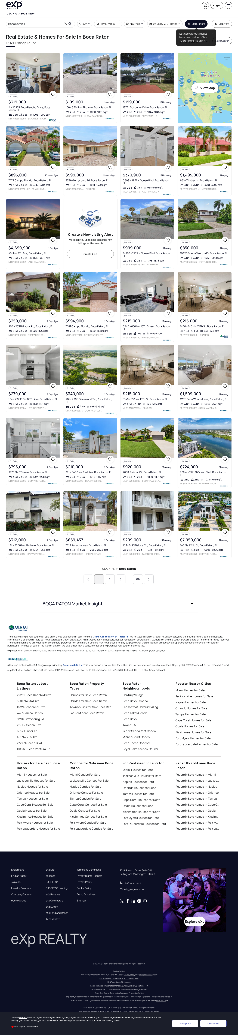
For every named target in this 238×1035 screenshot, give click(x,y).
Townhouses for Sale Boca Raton (92, 707)
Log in (217, 5)
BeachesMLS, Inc (72, 665)
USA (105, 569)
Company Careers (21, 894)
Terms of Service (146, 974)
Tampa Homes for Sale (190, 714)
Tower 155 (129, 725)
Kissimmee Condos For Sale (88, 817)
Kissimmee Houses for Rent (141, 812)
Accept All (185, 1023)
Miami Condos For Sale (85, 775)
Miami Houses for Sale (32, 775)
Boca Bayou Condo (135, 701)
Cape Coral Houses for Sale (35, 805)
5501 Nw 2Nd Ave (28, 701)
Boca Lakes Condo (135, 713)
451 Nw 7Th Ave (27, 737)
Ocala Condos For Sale (85, 811)
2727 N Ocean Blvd (29, 743)
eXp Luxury (52, 906)
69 (138, 579)
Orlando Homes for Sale (191, 708)
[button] (119, 603)
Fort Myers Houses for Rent (141, 818)
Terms (98, 1020)
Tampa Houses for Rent (138, 794)
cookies (23, 1017)
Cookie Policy (84, 888)
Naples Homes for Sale (190, 702)
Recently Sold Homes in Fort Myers (197, 823)
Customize (213, 1023)
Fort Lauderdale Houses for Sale (38, 829)
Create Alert (90, 254)
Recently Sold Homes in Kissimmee (197, 817)
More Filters (198, 23)
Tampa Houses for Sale (32, 799)
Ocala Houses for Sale (32, 811)
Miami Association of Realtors (110, 636)
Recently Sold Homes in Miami (195, 775)
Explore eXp (17, 869)
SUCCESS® (52, 882)
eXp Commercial (55, 900)
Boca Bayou (130, 719)
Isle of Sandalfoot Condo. (140, 731)
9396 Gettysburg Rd (30, 719)
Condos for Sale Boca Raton (88, 701)
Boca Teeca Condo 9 (136, 743)
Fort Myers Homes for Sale (193, 738)
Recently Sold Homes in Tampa (196, 799)
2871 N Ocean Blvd (29, 725)
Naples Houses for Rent (138, 782)
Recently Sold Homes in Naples (196, 787)
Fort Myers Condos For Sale (88, 823)
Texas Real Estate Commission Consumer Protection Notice (119, 993)
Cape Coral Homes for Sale (193, 720)
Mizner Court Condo (136, 737)
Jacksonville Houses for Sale (36, 781)
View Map (207, 88)
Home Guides (18, 900)
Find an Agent (18, 876)
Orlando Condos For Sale (86, 793)
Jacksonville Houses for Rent (142, 776)
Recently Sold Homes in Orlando (197, 793)
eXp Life (50, 869)
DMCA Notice (119, 971)
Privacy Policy (84, 882)
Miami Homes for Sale (190, 690)
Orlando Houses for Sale (33, 793)
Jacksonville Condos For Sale (89, 781)
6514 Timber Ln (27, 731)
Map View (224, 23)
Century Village (133, 695)
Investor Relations (21, 888)
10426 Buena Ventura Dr (33, 749)
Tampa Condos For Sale (85, 799)
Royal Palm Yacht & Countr (141, 749)
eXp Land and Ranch (57, 913)
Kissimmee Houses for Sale (35, 817)
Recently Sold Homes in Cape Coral (197, 805)
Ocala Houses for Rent (138, 806)
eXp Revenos (53, 894)
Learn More (161, 1000)
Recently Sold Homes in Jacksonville (197, 781)
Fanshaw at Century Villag (140, 707)
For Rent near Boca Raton (87, 713)
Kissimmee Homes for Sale (193, 732)
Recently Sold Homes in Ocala (195, 811)
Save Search (222, 40)
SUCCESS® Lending (56, 888)
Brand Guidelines (86, 894)
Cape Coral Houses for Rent (141, 800)
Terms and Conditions (89, 869)
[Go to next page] (149, 579)
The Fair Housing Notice (160, 996)
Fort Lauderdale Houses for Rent (144, 824)
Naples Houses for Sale (32, 787)
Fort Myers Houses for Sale (35, 823)
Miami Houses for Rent (138, 770)
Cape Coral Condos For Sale (88, 805)
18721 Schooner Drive (31, 707)
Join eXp (15, 882)
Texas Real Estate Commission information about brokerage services (119, 989)
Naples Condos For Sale (85, 787)
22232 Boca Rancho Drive (34, 695)
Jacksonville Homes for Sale (194, 696)
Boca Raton (127, 569)
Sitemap (81, 900)
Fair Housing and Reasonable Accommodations (119, 978)
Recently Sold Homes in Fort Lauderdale (197, 829)
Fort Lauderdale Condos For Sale (91, 829)
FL (113, 569)
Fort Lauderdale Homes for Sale (196, 744)
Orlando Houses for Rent (139, 788)
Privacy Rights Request (89, 876)
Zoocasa (50, 876)
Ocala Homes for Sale (190, 726)
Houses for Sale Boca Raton (88, 695)
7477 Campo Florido (30, 713)
